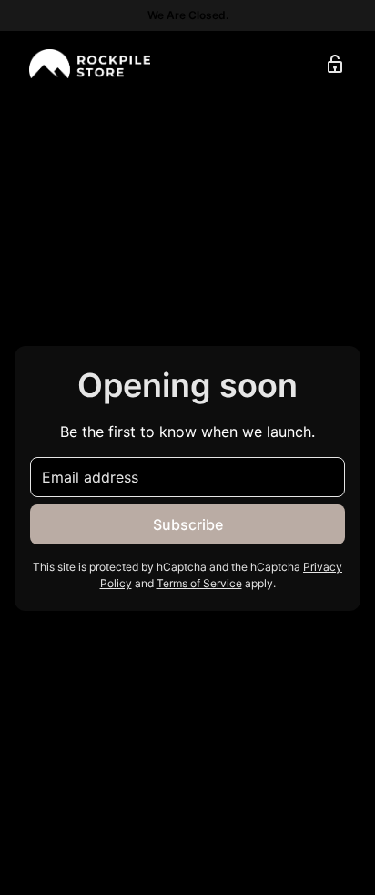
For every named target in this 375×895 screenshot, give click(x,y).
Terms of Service (199, 583)
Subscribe (188, 524)
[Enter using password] (335, 64)
